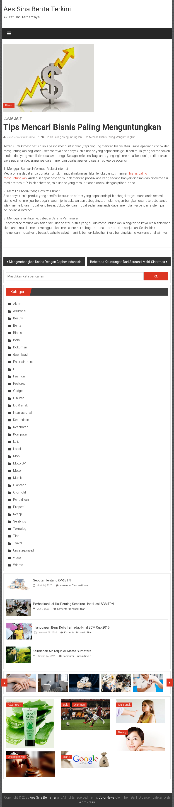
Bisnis (9, 105)
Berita (17, 325)
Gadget (18, 391)
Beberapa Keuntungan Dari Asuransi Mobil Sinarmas (127, 262)
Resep (17, 514)
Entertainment (23, 362)
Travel (17, 543)
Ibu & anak (20, 405)
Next (170, 683)
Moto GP (19, 463)
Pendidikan (21, 499)
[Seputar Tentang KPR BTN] (18, 584)
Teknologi (20, 528)
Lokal (17, 449)
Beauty (18, 318)
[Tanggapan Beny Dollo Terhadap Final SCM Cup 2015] (19, 631)
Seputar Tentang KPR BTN (52, 580)
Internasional (22, 412)
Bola (16, 340)
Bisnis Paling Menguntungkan (64, 137)
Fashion (19, 376)
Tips (16, 536)
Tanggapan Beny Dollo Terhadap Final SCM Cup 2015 (72, 627)
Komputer (20, 434)
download (20, 354)
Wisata (18, 565)
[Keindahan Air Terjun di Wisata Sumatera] (18, 654)
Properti (18, 507)
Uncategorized (23, 550)
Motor (17, 470)
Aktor (17, 304)
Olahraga (19, 485)
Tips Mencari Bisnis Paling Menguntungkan (109, 137)
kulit (16, 441)
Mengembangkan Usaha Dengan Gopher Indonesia (45, 262)
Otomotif (19, 492)
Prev (4, 683)
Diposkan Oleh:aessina (21, 137)
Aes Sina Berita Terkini (37, 9)
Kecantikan (21, 420)
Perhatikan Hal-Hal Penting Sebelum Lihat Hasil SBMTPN (73, 604)
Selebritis (19, 521)
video (17, 557)
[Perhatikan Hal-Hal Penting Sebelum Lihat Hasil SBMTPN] (18, 607)
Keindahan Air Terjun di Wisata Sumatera (62, 651)
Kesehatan (20, 427)
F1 (15, 369)
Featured (19, 383)
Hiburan (18, 398)
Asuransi (19, 311)
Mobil (17, 456)
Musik (17, 478)
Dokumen (20, 347)
